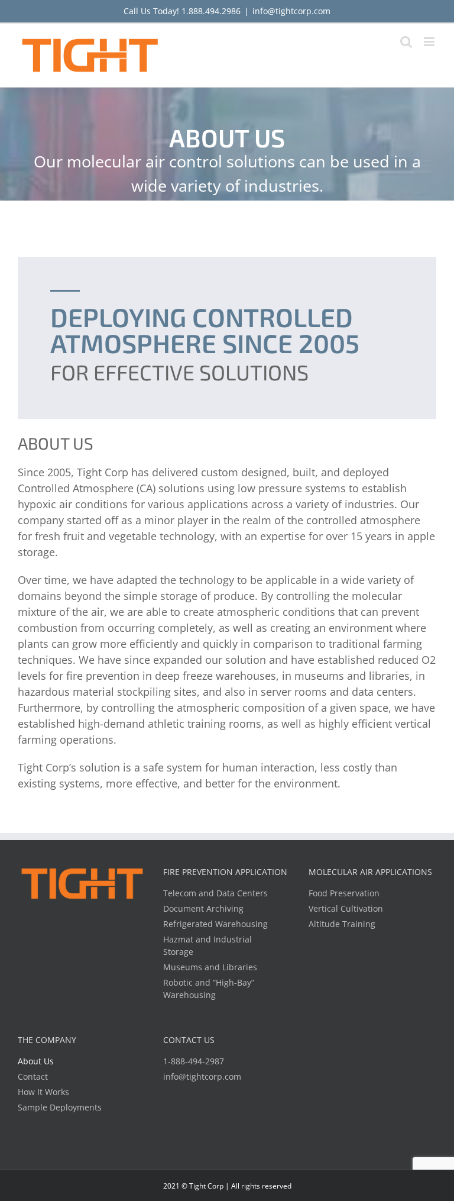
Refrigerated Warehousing (215, 923)
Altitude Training (342, 923)
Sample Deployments (60, 1107)
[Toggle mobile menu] (430, 41)
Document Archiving (203, 908)
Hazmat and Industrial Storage (207, 945)
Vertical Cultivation (346, 908)
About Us (36, 1061)
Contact (33, 1076)
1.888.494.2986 (211, 11)
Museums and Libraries (210, 967)
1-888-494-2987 (193, 1061)
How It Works (43, 1091)
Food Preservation (344, 893)
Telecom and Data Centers (215, 893)
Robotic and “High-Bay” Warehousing (208, 988)
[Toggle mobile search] (406, 41)
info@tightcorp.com (291, 11)
